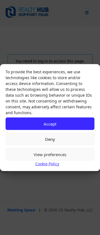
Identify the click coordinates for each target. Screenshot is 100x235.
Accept (50, 123)
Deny (50, 139)
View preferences (50, 154)
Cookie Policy (47, 163)
